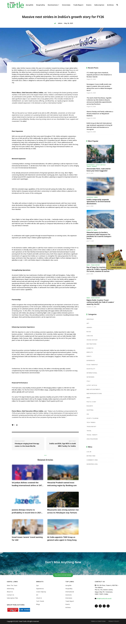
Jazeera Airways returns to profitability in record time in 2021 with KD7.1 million (26, 511)
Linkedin (108, 606)
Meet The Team (12, 585)
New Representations (94, 393)
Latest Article (101, 165)
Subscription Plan (12, 598)
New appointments (93, 389)
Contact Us (10, 595)
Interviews (66, 5)
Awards (89, 327)
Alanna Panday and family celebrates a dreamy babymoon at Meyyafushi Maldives (100, 114)
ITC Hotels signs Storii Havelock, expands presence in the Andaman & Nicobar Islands (99, 75)
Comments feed (92, 460)
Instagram (104, 606)
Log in (89, 452)
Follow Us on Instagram (63, 575)
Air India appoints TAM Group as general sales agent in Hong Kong (61, 538)
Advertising (10, 588)
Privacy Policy (114, 621)
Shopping (90, 410)
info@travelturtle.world (104, 598)
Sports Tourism (92, 418)
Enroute (90, 352)
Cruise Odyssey (92, 340)
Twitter (100, 606)
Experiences (91, 165)
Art (88, 323)
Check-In (90, 336)
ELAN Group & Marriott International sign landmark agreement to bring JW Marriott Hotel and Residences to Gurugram (99, 126)
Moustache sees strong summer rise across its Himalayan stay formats (63, 511)
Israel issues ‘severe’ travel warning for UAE (27, 538)
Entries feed (91, 456)
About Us (10, 592)
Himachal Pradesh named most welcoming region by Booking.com (62, 484)
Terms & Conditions (98, 621)
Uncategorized (92, 439)
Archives (110, 5)
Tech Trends (91, 422)
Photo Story (91, 402)
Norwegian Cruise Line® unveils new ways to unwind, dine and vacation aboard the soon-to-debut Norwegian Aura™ (99, 87)
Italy (88, 381)
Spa (88, 414)
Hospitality (40, 5)
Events (88, 5)
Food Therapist (92, 364)
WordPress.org (92, 464)
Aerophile (29, 5)
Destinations (53, 5)
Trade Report (78, 5)
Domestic (90, 230)
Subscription (99, 5)
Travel (89, 431)
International (92, 373)
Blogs (89, 331)
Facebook (96, 606)
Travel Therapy (92, 166)
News (96, 197)
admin (60, 23)
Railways (90, 406)
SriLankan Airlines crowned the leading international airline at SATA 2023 (27, 484)
